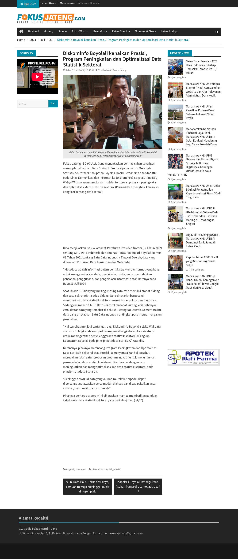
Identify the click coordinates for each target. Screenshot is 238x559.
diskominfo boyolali (102, 469)
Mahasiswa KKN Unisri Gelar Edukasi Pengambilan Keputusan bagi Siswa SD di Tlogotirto (203, 191)
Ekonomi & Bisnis (145, 31)
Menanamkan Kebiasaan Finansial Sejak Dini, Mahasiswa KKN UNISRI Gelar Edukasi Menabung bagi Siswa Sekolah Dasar (201, 136)
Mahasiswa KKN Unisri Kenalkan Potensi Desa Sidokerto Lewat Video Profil (200, 112)
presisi (117, 469)
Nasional (33, 31)
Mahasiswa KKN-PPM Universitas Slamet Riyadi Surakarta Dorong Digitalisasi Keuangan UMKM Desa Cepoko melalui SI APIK (193, 165)
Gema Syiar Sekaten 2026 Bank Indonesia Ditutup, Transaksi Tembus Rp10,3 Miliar (201, 67)
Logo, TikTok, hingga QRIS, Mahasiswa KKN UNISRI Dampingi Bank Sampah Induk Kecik (202, 240)
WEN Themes (130, 554)
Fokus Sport (119, 31)
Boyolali (70, 469)
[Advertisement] (112, 221)
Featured (81, 469)
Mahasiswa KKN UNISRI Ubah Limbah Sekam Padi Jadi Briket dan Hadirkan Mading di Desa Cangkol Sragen (202, 216)
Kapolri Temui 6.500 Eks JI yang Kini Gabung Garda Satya (202, 261)
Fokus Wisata (80, 31)
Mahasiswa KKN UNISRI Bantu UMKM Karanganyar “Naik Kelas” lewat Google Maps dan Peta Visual (202, 282)
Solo (61, 31)
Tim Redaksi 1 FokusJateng (112, 70)
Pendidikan (100, 31)
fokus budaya (169, 31)
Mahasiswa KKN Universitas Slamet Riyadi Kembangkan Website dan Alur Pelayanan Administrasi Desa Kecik (203, 89)
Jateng (48, 31)
